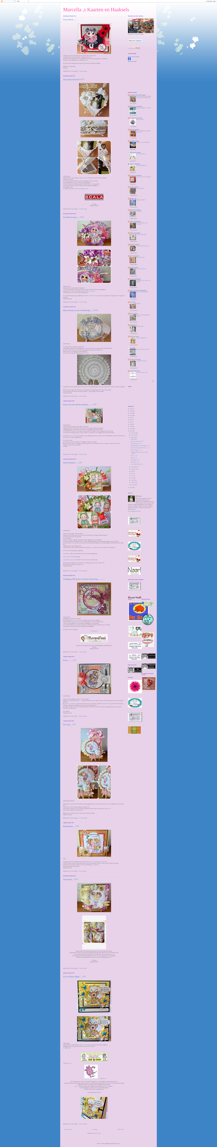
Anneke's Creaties (134, 267)
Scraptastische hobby (135, 359)
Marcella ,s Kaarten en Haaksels (96, 9)
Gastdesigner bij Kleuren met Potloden (143, 281)
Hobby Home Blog (90, 291)
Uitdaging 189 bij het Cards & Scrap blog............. (139, 452)
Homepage (94, 1129)
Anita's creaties (133, 313)
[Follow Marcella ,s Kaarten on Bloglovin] (135, 41)
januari (133, 485)
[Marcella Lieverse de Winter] (129, 60)
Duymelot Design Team (69, 560)
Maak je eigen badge (132, 61)
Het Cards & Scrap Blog (74, 436)
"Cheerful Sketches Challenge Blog (138, 290)
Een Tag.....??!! (69, 724)
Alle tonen (153, 381)
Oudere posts (120, 1129)
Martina (89, 57)
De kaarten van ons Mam (136, 118)
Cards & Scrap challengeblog (86, 178)
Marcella (139, 496)
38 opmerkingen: (83, 71)
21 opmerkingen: (83, 871)
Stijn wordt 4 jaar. (140, 257)
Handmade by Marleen (135, 152)
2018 (131, 420)
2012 (131, 487)
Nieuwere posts (68, 1129)
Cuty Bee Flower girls (141, 234)
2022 (131, 411)
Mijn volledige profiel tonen (134, 511)
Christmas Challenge (70, 704)
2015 (131, 426)
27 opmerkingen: (83, 209)
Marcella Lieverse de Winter (133, 56)
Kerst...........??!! (69, 660)
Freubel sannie (133, 325)
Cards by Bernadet (134, 256)
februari (133, 482)
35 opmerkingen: (83, 396)
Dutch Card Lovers (134, 336)
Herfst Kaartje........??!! (72, 463)
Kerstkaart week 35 (141, 269)
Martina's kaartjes (134, 129)
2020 (131, 415)
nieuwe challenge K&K (141, 165)
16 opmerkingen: (83, 454)
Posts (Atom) (97, 1133)
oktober (133, 437)
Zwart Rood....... (70, 20)
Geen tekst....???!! (70, 879)
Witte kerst (139, 211)
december (133, 433)
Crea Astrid (132, 302)
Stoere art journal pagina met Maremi (143, 315)
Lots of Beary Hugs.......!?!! (74, 976)
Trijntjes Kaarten (134, 187)
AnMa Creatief (66, 557)
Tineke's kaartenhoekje (135, 210)
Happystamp (103, 1078)
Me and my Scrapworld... (136, 175)
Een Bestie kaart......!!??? (73, 217)
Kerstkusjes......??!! (71, 826)
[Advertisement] (140, 77)
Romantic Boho (139, 326)
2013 (131, 431)
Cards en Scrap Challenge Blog (86, 1045)
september (134, 467)
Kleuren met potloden (135, 233)
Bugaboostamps (67, 1063)
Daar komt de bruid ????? (73, 79)
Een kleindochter (140, 188)
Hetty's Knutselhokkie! (135, 221)
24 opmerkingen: (83, 302)
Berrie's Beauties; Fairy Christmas (141, 223)
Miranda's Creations (135, 244)
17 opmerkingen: (83, 652)
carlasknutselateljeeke (135, 279)
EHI (83, 428)
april (132, 478)
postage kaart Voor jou (141, 361)
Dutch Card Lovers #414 (141, 372)
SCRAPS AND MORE (135, 371)
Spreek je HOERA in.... (141, 200)
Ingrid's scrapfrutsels (135, 164)
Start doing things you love (142, 246)
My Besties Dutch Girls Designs (91, 296)
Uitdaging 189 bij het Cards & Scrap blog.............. (84, 579)
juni (132, 473)
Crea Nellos (132, 348)
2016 (131, 424)
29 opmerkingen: (83, 716)
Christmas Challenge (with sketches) (98, 862)
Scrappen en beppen (134, 141)
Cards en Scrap (74, 620)
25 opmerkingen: (83, 818)
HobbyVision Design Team (136, 106)
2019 (131, 418)
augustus (133, 469)
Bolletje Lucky (133, 198)
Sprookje (138, 303)
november (133, 435)
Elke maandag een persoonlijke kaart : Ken (143, 131)
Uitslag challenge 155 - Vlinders (143, 108)
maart (133, 480)
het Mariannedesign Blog (90, 348)
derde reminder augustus (142, 292)
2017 (131, 422)
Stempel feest (94, 631)
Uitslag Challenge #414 (141, 338)
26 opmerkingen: (83, 571)
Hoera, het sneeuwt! (141, 154)
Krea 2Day (65, 553)
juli (132, 471)
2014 (131, 429)
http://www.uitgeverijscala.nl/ (81, 189)
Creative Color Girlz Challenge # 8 (143, 177)
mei (132, 476)
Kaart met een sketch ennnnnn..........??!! (79, 404)
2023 (131, 409)
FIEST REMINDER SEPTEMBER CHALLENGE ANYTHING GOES (143, 97)
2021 (131, 413)
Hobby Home (107, 808)
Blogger (118, 1143)
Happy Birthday (139, 119)
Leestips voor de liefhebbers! (143, 142)
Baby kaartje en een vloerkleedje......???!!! (80, 310)
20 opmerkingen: (83, 1124)
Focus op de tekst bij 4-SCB (142, 349)
